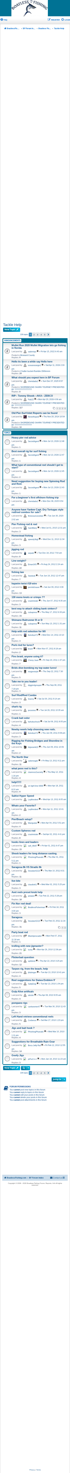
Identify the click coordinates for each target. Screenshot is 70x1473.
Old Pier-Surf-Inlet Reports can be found (34, 413)
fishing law (18, 572)
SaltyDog (32, 984)
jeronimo (32, 710)
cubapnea (32, 612)
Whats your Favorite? (24, 805)
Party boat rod (20, 932)
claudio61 (32, 884)
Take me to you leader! (24, 681)
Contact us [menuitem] (57, 1178)
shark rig (17, 706)
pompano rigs (19, 1003)
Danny (31, 699)
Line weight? (19, 560)
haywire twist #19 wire (24, 583)
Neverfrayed (33, 417)
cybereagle (33, 761)
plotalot (31, 896)
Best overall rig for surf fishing (29, 451)
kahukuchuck (34, 722)
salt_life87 (32, 846)
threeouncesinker (35, 516)
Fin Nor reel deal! (21, 903)
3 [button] (37, 334)
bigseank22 (33, 747)
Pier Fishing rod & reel (24, 524)
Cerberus (32, 1020)
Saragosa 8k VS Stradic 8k (27, 867)
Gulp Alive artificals (23, 991)
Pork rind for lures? (23, 645)
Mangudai (32, 823)
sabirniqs (32, 352)
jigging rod (18, 549)
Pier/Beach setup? (22, 819)
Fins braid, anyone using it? (27, 656)
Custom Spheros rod (23, 830)
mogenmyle (33, 671)
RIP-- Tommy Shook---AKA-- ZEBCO (32, 396)
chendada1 (33, 381)
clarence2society (35, 772)
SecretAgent (33, 441)
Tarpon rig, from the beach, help (30, 968)
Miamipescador (35, 936)
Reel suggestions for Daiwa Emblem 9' (33, 980)
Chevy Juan (33, 660)
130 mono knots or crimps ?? (28, 597)
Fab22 (31, 399)
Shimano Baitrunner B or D (27, 620)
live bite (16, 881)
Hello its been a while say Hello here (32, 361)
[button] (48, 335)
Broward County (27, 355)
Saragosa (17, 917)
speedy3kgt (33, 539)
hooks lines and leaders (25, 842)
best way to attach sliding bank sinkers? (34, 608)
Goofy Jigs (18, 1055)
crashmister (33, 601)
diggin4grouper (35, 685)
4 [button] (41, 334)
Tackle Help (12, 325)
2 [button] (34, 334)
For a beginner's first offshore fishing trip (35, 497)
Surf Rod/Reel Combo (24, 695)
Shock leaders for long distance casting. (34, 853)
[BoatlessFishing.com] (35, 8)
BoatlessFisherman (36, 907)
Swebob (31, 576)
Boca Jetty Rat (34, 1045)
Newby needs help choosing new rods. (34, 729)
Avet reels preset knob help (27, 892)
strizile (31, 995)
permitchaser (34, 587)
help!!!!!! (16, 782)
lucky (30, 950)
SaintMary (32, 528)
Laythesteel (33, 799)
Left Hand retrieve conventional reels (32, 1016)
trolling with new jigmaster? (27, 946)
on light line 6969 (35, 786)
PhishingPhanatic (36, 857)
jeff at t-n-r (32, 1059)
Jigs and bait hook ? (23, 1028)
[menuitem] (3, 20)
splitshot (31, 961)
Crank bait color (21, 718)
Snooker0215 (34, 871)
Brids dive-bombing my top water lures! (34, 668)
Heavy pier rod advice (24, 437)
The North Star (20, 757)
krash (30, 649)
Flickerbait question (23, 957)
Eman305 (32, 564)
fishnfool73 (33, 635)
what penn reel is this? (24, 768)
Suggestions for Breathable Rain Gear (33, 1041)
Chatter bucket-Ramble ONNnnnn (35, 371)
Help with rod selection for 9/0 (29, 631)
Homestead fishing (22, 535)
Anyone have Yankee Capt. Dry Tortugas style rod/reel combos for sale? (37, 511)
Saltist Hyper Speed (23, 796)
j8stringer (32, 972)
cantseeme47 (34, 1007)
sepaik (31, 553)
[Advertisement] (35, 177)
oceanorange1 (34, 365)
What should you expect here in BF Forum (35, 377)
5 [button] (44, 334)
